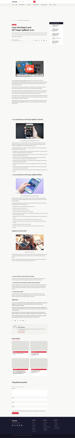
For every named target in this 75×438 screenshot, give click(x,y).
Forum (54, 4)
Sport (50, 4)
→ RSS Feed (55, 422)
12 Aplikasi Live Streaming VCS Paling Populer (55, 25)
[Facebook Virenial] (13, 425)
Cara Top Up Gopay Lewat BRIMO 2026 (35, 354)
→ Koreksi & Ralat (56, 428)
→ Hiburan (33, 428)
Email (13, 402)
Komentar (13, 388)
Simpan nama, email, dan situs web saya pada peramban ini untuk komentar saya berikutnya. (29, 410)
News (16, 4)
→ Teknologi (34, 425)
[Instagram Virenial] (17, 425)
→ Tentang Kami (45, 422)
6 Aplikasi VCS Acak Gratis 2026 (56, 38)
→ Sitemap (55, 425)
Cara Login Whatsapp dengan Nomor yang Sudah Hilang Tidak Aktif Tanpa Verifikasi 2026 (19, 372)
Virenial (15, 435)
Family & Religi (35, 4)
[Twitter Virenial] (15, 425)
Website (13, 406)
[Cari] (34, 2)
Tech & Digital (21, 4)
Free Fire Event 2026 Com (18, 353)
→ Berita (33, 422)
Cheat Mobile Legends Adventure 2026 (35, 371)
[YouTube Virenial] (19, 425)
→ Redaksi (44, 425)
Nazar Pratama (21, 327)
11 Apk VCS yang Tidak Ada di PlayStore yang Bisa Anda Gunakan (55, 30)
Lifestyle (29, 4)
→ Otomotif (33, 431)
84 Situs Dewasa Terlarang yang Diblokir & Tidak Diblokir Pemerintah (56, 34)
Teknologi (14, 24)
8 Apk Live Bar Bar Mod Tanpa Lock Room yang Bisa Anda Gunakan (55, 42)
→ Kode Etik (45, 428)
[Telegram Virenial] (22, 425)
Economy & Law (44, 4)
